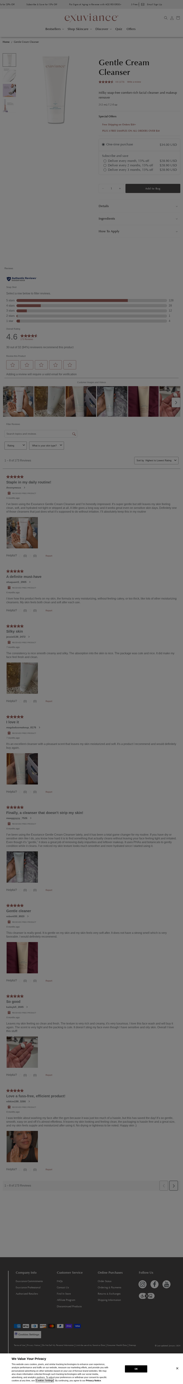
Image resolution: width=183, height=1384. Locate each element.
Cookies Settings (44, 1380)
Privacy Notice (93, 1380)
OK (136, 1369)
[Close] (177, 1368)
